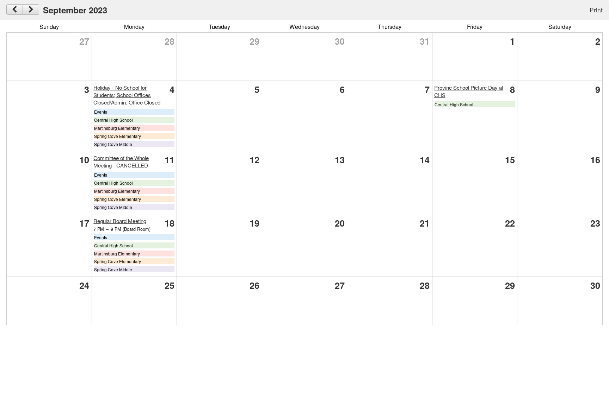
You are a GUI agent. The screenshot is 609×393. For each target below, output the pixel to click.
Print (596, 9)
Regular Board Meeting (119, 220)
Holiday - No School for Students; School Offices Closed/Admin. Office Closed (126, 95)
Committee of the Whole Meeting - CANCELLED (121, 161)
